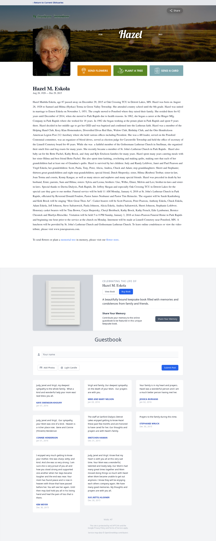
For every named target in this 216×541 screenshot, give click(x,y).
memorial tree (68, 239)
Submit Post (170, 367)
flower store (112, 239)
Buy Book (126, 291)
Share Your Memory (167, 319)
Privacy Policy (99, 528)
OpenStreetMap (111, 532)
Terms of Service (116, 528)
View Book (110, 291)
